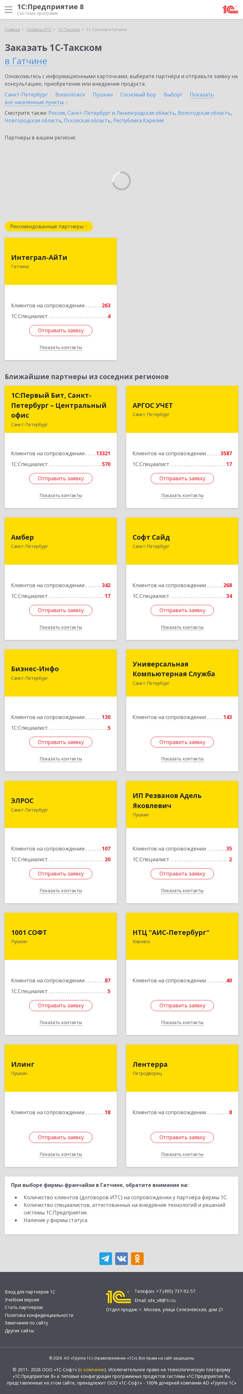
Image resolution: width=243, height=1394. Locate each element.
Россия (56, 112)
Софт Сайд (151, 537)
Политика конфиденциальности (39, 1315)
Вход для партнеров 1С (30, 1292)
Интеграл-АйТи (39, 257)
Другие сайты (19, 1331)
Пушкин (103, 94)
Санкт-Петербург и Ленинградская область (121, 112)
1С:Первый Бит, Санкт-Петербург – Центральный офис (59, 405)
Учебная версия (22, 1300)
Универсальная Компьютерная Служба (174, 669)
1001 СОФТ (29, 932)
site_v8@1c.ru (162, 1300)
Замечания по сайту (26, 1323)
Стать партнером (24, 1307)
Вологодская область (204, 112)
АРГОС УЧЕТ (153, 405)
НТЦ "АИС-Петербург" (171, 932)
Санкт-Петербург (26, 94)
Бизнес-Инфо (35, 668)
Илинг (22, 1064)
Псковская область (87, 120)
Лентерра (150, 1064)
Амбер (22, 537)
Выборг (173, 94)
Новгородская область (33, 120)
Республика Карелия (138, 120)
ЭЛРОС (22, 800)
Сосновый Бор (138, 94)
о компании (91, 1369)
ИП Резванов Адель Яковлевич (167, 800)
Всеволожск (70, 94)
